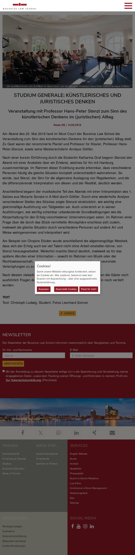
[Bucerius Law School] (19, 5)
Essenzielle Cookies (66, 289)
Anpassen (44, 289)
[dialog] (67, 277)
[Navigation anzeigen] (128, 6)
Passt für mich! (88, 289)
